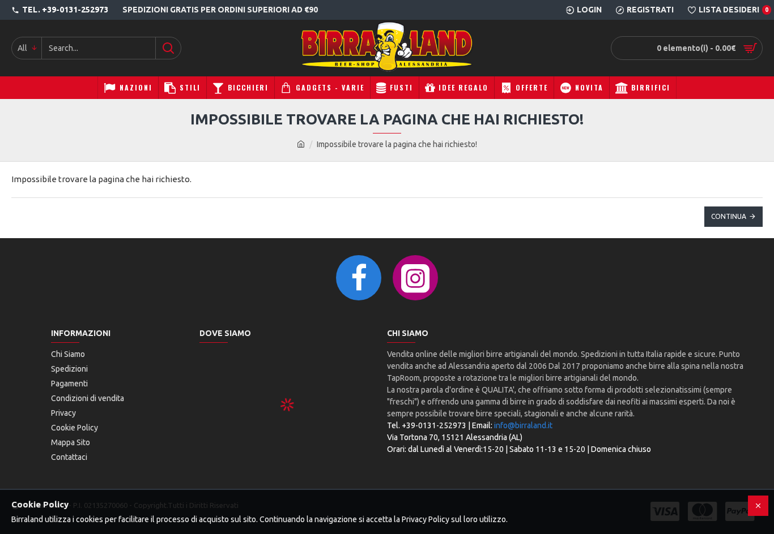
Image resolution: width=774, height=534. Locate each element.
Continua (728, 216)
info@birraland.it (523, 425)
